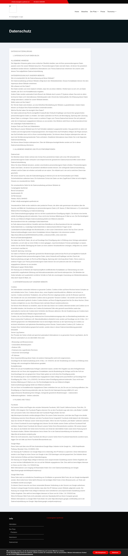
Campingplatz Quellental (55, 518)
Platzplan (14, 532)
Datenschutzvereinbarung (24, 554)
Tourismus (111, 11)
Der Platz (93, 11)
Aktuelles (84, 11)
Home (77, 11)
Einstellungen (15, 552)
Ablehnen (115, 552)
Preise (103, 11)
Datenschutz (13, 542)
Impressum (13, 537)
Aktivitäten (12, 524)
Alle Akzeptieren (100, 552)
